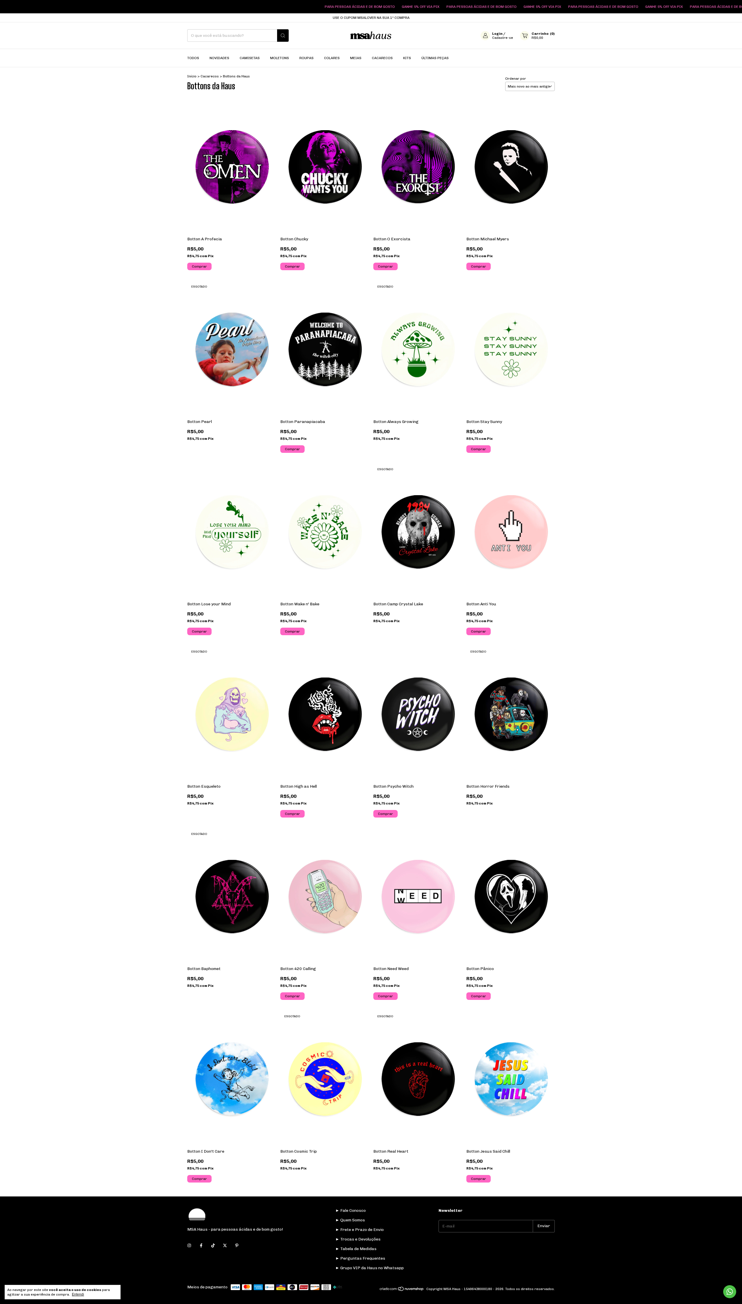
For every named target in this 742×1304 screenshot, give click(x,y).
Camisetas (250, 58)
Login (497, 34)
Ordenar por (515, 79)
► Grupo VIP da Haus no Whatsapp (369, 1267)
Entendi (78, 1294)
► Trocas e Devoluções (358, 1239)
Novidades (219, 58)
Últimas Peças (435, 58)
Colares (332, 58)
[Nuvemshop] (401, 1290)
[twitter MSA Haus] (225, 1245)
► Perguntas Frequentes (360, 1258)
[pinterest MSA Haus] (237, 1245)
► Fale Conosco (350, 1210)
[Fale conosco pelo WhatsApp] (729, 1291)
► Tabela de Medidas (356, 1248)
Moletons (279, 58)
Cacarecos (382, 58)
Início (192, 76)
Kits (407, 58)
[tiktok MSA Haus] (213, 1245)
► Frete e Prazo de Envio (359, 1229)
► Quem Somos (350, 1220)
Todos (193, 58)
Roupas (306, 58)
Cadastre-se (502, 38)
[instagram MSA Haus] (189, 1245)
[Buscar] (283, 35)
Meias (355, 58)
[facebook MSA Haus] (201, 1245)
